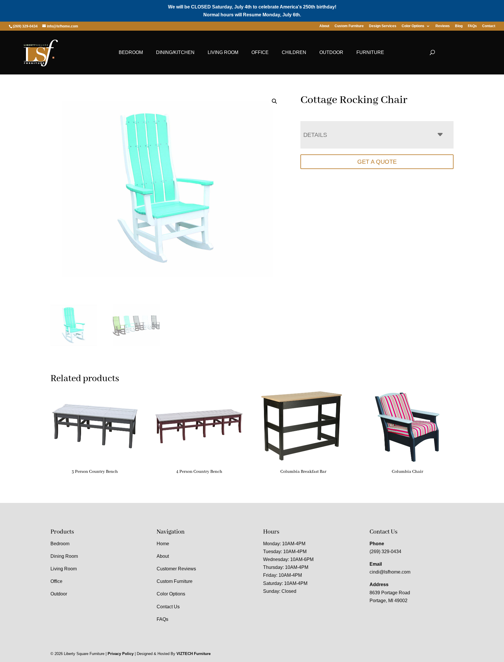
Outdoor (331, 52)
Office (260, 52)
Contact (488, 26)
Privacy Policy (121, 653)
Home (163, 543)
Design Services (382, 26)
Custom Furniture (349, 26)
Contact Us (168, 606)
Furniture (370, 52)
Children (294, 52)
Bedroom (131, 52)
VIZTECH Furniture (193, 653)
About (324, 26)
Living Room (223, 52)
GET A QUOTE (377, 161)
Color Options (413, 26)
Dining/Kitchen (175, 52)
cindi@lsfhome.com (390, 571)
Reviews (442, 26)
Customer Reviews (176, 568)
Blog (459, 26)
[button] (274, 101)
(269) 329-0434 (385, 551)
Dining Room (64, 556)
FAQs (472, 26)
